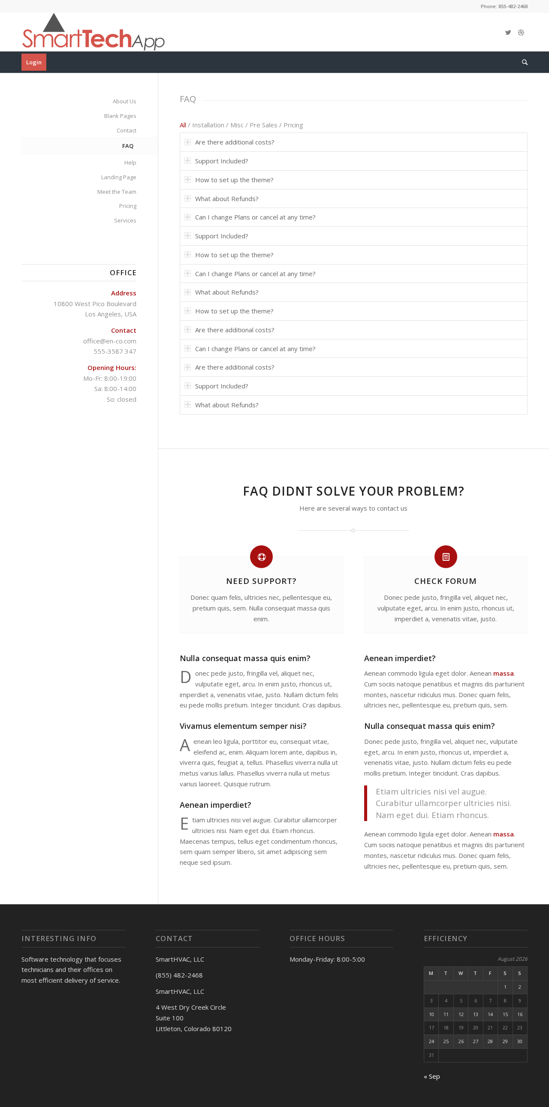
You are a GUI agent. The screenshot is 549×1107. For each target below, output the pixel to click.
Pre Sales (264, 124)
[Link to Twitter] (508, 32)
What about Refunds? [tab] (227, 198)
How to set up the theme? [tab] (234, 179)
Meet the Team (116, 192)
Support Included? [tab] (221, 160)
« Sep (432, 1076)
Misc (237, 124)
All (183, 124)
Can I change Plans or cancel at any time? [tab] (255, 217)
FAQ (127, 146)
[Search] (522, 62)
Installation (208, 124)
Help (130, 162)
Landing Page (118, 177)
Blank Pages (120, 116)
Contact (126, 130)
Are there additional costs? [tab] (234, 142)
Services (125, 220)
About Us (124, 101)
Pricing (293, 124)
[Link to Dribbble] (521, 32)
